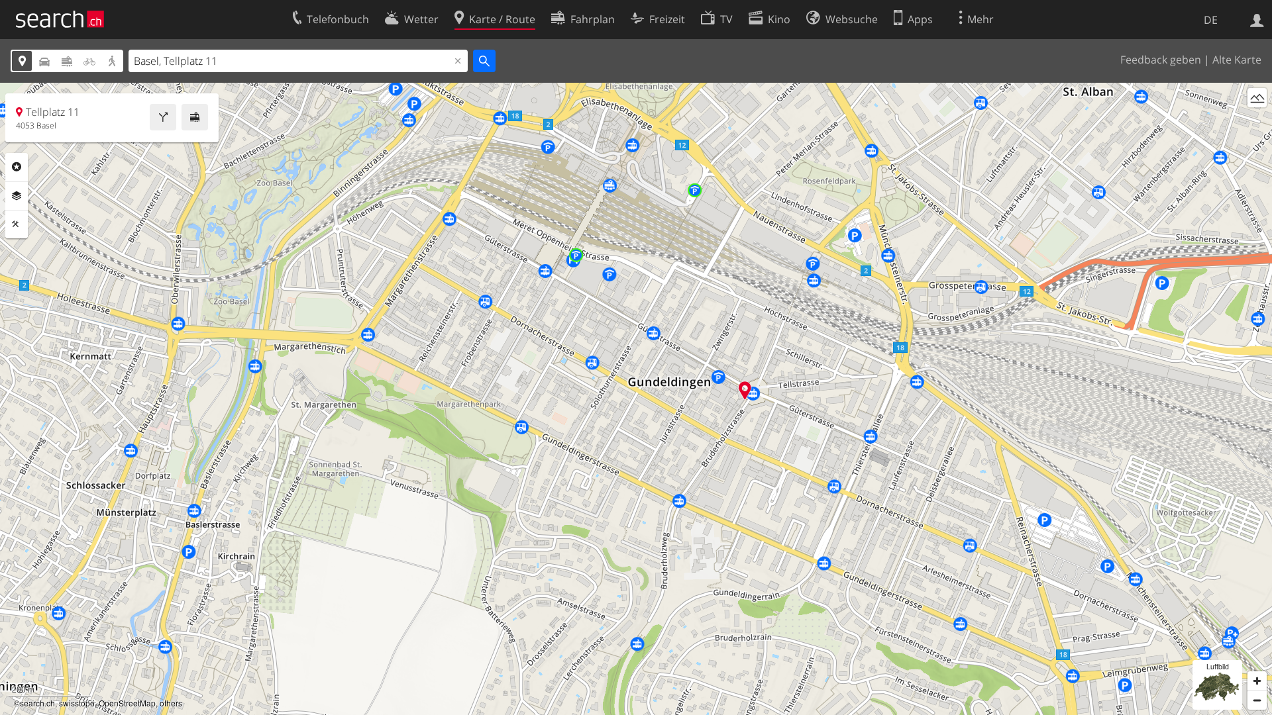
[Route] (163, 117)
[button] (745, 390)
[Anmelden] (1257, 19)
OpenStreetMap (127, 702)
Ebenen (16, 196)
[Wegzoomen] (1257, 700)
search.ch (37, 702)
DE (1211, 20)
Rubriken (16, 167)
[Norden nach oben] (1257, 122)
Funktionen (16, 224)
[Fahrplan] (195, 117)
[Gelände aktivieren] (1257, 97)
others (171, 702)
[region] (636, 399)
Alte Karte (1236, 59)
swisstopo (77, 702)
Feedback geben (1160, 59)
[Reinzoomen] (1257, 681)
